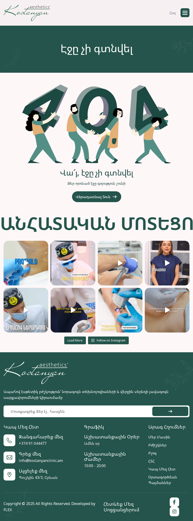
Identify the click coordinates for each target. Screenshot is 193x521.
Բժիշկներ (157, 445)
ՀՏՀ (151, 461)
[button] (185, 12)
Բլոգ (152, 453)
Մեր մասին (159, 437)
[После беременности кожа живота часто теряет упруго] (167, 310)
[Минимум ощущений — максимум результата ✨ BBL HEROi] (73, 310)
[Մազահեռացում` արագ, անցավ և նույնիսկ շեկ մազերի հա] (167, 263)
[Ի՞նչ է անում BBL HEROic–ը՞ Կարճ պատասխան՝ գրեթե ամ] (73, 263)
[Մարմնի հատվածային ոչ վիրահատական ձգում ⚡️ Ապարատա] (120, 263)
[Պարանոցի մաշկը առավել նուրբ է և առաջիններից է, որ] (26, 263)
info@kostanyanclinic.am (41, 460)
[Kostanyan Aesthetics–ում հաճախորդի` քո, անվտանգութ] (26, 310)
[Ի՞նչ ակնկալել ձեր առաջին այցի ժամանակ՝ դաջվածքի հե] (120, 310)
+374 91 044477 (32, 443)
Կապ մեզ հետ (161, 469)
